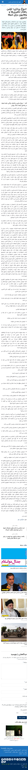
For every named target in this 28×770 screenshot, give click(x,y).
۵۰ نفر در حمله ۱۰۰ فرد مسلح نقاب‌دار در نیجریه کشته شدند (15, 643)
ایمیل (25, 689)
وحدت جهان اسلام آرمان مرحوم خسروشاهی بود (16, 618)
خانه (26, 5)
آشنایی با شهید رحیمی (16, 750)
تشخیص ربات (24, 710)
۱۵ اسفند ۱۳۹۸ (23, 570)
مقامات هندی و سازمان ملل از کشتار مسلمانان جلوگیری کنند (14, 593)
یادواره (20, 754)
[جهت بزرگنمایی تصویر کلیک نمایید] (14, 731)
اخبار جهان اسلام (13, 5)
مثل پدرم (25, 754)
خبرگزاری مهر (21, 520)
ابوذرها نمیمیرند (8, 752)
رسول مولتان (15, 752)
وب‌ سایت (24, 696)
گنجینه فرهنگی (21, 5)
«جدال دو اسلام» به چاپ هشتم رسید (18, 568)
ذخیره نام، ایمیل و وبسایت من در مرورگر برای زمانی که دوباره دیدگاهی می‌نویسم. (14, 705)
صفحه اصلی (24, 750)
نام (26, 682)
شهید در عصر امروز (23, 752)
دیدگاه (25, 662)
